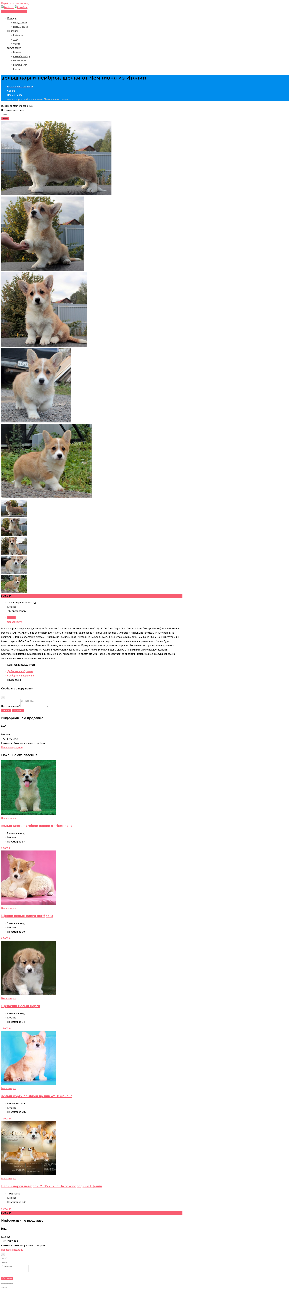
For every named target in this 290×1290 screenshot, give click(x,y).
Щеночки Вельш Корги (20, 1006)
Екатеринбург (20, 65)
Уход (15, 39)
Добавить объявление (14, 11)
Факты (16, 44)
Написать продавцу (12, 747)
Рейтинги (18, 35)
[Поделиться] (5, 1283)
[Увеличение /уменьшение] (11, 1283)
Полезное (12, 31)
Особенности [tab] (14, 621)
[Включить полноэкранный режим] (8, 1283)
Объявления (14, 47)
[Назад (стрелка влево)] (2, 1287)
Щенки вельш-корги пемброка (27, 916)
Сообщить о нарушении (20, 675)
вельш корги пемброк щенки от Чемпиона (36, 825)
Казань (17, 69)
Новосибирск (19, 60)
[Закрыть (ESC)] (2, 1283)
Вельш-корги (8, 818)
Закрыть (6, 710)
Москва (17, 52)
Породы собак (20, 22)
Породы (11, 18)
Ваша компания (10, 706)
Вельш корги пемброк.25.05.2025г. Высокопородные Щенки (51, 1186)
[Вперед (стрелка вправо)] (5, 1287)
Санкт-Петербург (21, 56)
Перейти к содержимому (15, 3)
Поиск (5, 119)
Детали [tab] (11, 617)
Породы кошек (20, 27)
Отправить (18, 710)
